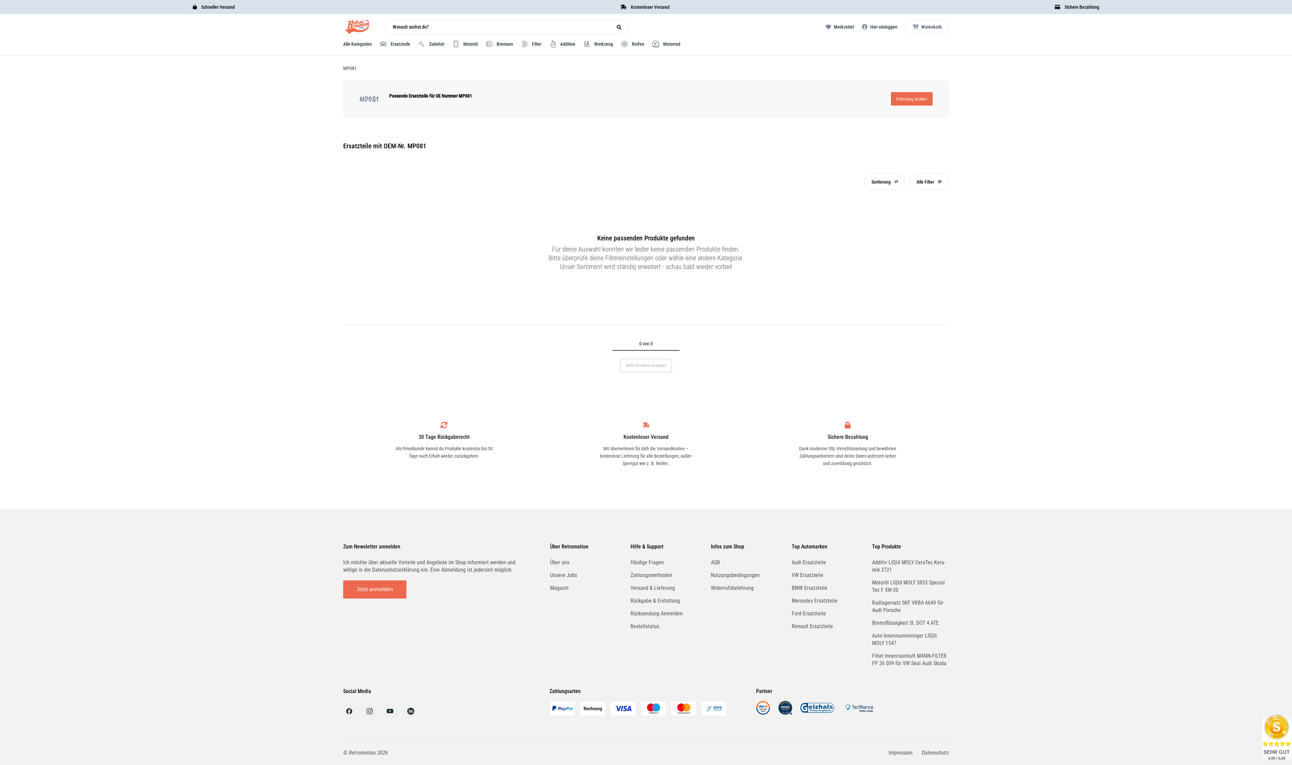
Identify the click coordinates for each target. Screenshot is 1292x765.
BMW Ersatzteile (809, 588)
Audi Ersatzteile (809, 562)
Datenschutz (935, 753)
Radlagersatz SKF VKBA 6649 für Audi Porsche (907, 606)
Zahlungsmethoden (651, 575)
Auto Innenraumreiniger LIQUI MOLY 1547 (904, 639)
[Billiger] (763, 713)
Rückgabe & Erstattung (655, 601)
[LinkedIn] (410, 715)
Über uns (559, 562)
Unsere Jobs (563, 575)
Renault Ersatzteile (812, 626)
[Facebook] (349, 715)
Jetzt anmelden (375, 589)
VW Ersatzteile (807, 575)
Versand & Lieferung (653, 588)
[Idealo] (785, 713)
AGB (715, 562)
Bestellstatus (645, 626)
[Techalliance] (859, 713)
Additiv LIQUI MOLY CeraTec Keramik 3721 (908, 566)
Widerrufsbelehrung (732, 588)
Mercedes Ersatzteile (814, 601)
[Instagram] (369, 715)
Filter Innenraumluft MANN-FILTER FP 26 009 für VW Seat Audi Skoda (909, 659)
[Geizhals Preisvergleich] (817, 713)
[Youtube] (390, 715)
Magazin (559, 588)
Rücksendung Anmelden (657, 613)
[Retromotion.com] (357, 28)
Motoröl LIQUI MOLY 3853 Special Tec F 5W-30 (908, 586)
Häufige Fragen (647, 562)
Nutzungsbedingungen (735, 575)
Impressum (900, 753)
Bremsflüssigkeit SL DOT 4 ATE (905, 623)
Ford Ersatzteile (809, 613)
